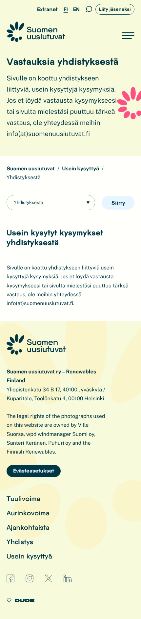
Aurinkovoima (28, 513)
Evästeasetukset (33, 471)
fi (66, 9)
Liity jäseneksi (115, 9)
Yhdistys (20, 541)
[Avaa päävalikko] (128, 36)
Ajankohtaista (28, 527)
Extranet (47, 9)
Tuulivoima (23, 498)
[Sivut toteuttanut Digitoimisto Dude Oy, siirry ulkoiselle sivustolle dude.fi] (20, 601)
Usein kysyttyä (29, 556)
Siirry (118, 202)
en (76, 9)
